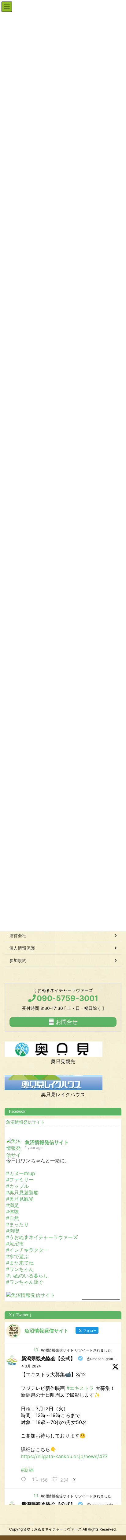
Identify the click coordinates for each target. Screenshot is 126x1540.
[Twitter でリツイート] (36, 1350)
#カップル (17, 1186)
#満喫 (12, 1231)
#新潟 (27, 1470)
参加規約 (17, 960)
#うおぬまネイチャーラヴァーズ (42, 1237)
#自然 (12, 1218)
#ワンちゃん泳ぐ (24, 1282)
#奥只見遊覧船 (22, 1192)
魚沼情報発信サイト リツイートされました (76, 1350)
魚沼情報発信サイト (25, 1122)
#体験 (12, 1212)
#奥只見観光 (20, 1199)
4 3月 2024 (31, 1366)
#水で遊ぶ (17, 1256)
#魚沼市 (15, 1244)
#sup (29, 1173)
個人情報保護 (22, 947)
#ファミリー (20, 1180)
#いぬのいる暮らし (27, 1275)
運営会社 (17, 935)
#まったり (17, 1224)
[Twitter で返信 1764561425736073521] (25, 1480)
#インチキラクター (27, 1250)
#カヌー (15, 1173)
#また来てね (20, 1263)
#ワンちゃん (20, 1269)
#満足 (12, 1205)
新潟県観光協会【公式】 (48, 1358)
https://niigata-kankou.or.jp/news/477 (64, 1456)
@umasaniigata (100, 1358)
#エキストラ (80, 1388)
